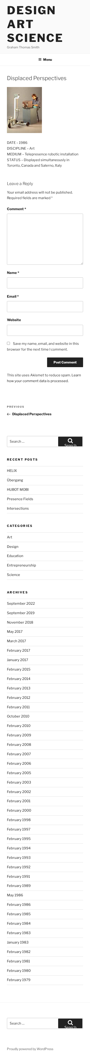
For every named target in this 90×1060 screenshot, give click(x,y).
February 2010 (18, 726)
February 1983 (19, 933)
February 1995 (19, 839)
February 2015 (18, 669)
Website (14, 320)
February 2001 (18, 801)
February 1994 (19, 848)
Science (13, 575)
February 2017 (18, 650)
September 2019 (21, 613)
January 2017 (17, 660)
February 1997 (18, 829)
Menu (47, 59)
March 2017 (16, 641)
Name (13, 273)
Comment (16, 209)
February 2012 (18, 698)
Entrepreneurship (21, 565)
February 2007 (19, 754)
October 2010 (18, 716)
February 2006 (19, 763)
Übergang (15, 480)
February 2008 (19, 745)
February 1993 (19, 858)
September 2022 (21, 603)
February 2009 (19, 735)
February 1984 (19, 923)
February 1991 (18, 876)
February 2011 (18, 707)
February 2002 (19, 792)
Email (13, 296)
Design (12, 547)
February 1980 (19, 971)
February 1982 (18, 952)
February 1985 (19, 914)
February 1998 (19, 820)
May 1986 (15, 895)
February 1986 (19, 905)
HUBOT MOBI (18, 490)
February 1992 (18, 867)
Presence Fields (20, 499)
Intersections (18, 508)
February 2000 (19, 810)
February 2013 (18, 688)
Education (15, 556)
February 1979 (18, 980)
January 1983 (18, 942)
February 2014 (18, 679)
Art (9, 537)
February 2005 (19, 773)
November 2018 (20, 622)
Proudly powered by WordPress (30, 1049)
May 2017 (15, 632)
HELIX (12, 471)
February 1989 (19, 886)
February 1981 (18, 961)
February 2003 (19, 782)
